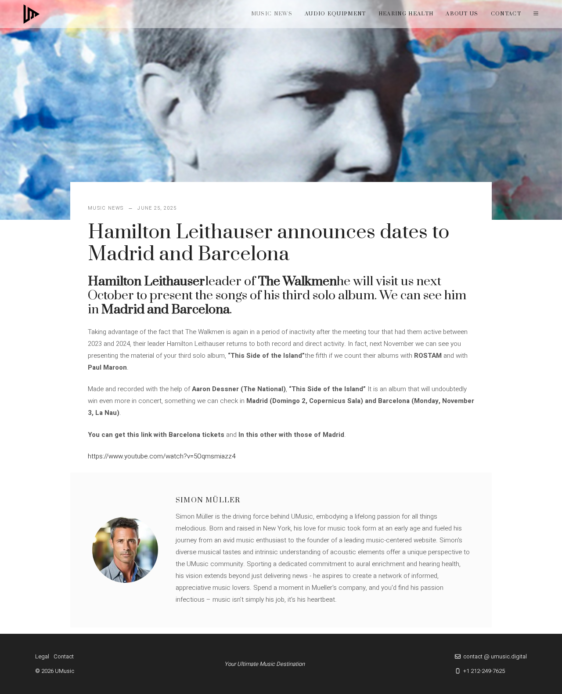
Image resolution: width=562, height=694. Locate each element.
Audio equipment (335, 14)
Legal (42, 656)
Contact (506, 14)
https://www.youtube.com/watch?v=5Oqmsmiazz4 (161, 456)
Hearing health (405, 14)
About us (462, 14)
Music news (271, 14)
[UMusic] (31, 14)
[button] (535, 14)
